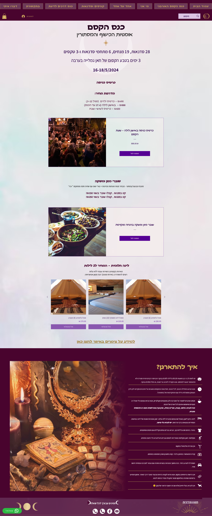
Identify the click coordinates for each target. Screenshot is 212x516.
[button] (4, 16)
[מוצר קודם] (164, 296)
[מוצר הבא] (47, 296)
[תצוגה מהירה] (143, 297)
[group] (106, 304)
